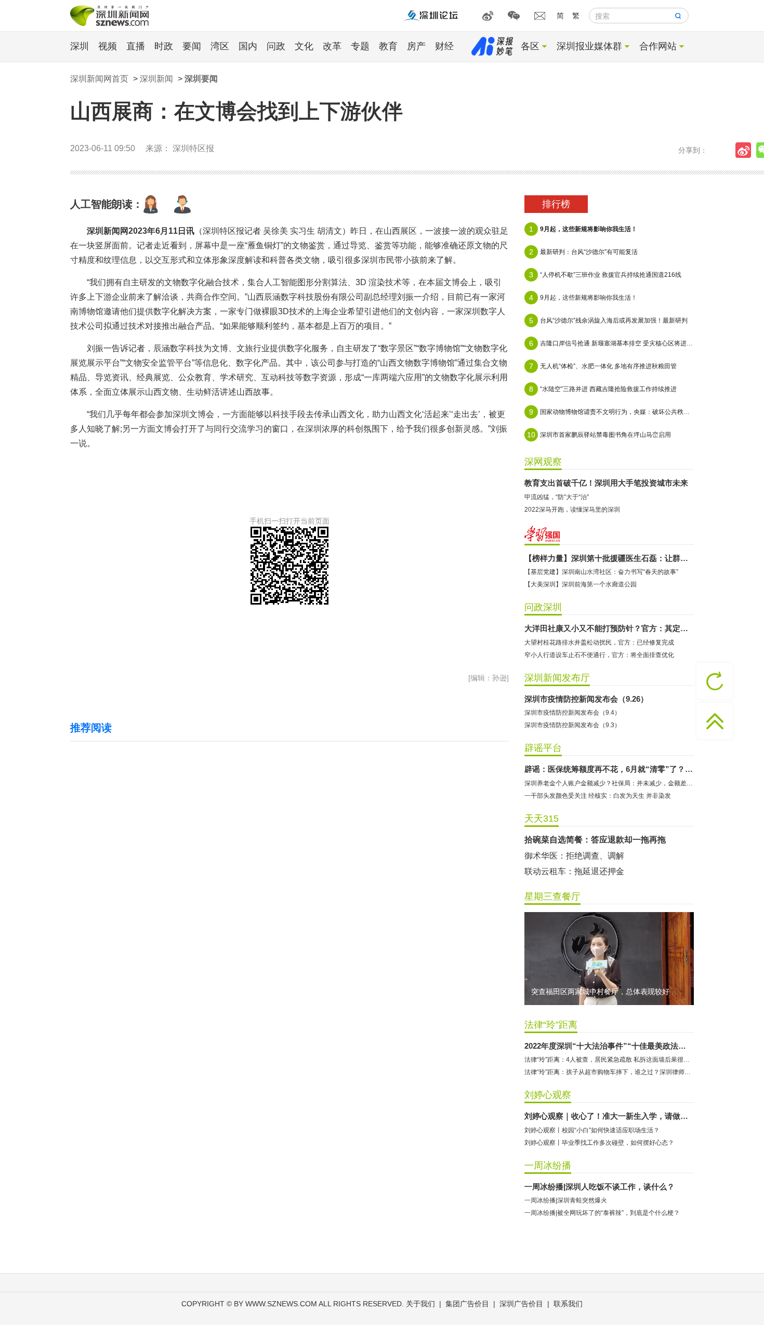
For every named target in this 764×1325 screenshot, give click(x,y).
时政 (163, 46)
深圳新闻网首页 (99, 78)
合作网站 (658, 46)
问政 (276, 46)
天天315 (541, 818)
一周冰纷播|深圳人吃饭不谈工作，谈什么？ (599, 1186)
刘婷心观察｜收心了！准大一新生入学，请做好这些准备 (609, 1116)
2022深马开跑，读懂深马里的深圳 (572, 509)
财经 (444, 46)
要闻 (191, 46)
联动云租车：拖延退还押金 (574, 871)
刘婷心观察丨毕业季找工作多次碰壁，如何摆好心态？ (599, 1142)
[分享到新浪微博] (745, 150)
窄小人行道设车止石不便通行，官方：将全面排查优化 (599, 655)
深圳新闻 (156, 78)
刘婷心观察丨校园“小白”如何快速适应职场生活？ (592, 1130)
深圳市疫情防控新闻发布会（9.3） (572, 725)
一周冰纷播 (547, 1165)
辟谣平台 (543, 748)
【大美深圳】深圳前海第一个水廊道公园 (580, 584)
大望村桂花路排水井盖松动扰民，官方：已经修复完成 (599, 642)
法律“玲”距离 (550, 1025)
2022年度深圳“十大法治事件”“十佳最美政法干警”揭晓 (609, 1045)
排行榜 (556, 204)
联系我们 (568, 1304)
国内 (248, 46)
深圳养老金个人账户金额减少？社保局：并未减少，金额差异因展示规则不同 (609, 783)
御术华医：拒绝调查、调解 (574, 855)
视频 (107, 46)
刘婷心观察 (547, 1095)
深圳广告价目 (521, 1304)
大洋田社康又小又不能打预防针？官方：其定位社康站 (609, 628)
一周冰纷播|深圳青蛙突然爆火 (565, 1200)
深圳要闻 (201, 78)
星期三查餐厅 (552, 896)
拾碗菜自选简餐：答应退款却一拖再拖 (595, 839)
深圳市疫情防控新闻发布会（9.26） (586, 698)
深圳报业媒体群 (589, 46)
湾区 (219, 46)
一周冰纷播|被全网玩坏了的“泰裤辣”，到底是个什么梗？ (602, 1212)
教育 (388, 46)
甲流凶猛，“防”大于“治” (556, 497)
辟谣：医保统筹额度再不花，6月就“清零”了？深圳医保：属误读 (609, 769)
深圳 (79, 46)
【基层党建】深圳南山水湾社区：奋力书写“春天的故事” (601, 571)
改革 (332, 46)
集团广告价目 (467, 1304)
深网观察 (543, 462)
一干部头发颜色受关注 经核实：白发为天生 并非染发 (597, 795)
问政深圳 (543, 607)
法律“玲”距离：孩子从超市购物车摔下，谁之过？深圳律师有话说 (609, 1072)
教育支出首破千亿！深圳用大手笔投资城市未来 (606, 482)
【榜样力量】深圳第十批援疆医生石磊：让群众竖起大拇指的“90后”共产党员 (609, 558)
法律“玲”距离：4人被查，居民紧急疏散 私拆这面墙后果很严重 (609, 1059)
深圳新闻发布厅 (557, 678)
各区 (530, 46)
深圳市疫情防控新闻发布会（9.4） (572, 712)
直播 (135, 46)
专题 (360, 46)
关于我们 (420, 1304)
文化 (304, 46)
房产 (416, 46)
